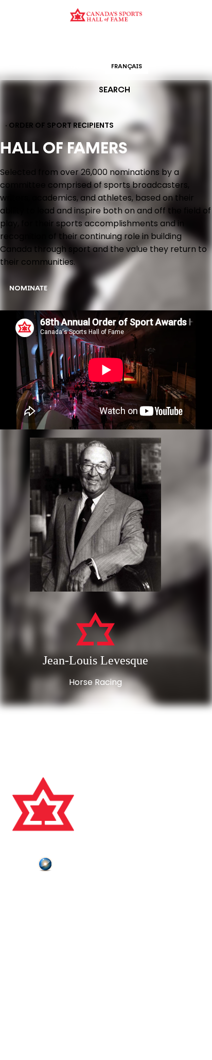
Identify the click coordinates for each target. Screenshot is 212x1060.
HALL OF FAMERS (179, 43)
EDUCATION (66, 43)
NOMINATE (28, 288)
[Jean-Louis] (95, 516)
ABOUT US (31, 893)
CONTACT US (37, 907)
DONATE (28, 950)
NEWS (24, 936)
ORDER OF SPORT (119, 43)
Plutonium (75, 866)
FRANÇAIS (126, 67)
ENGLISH (83, 67)
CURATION (23, 43)
